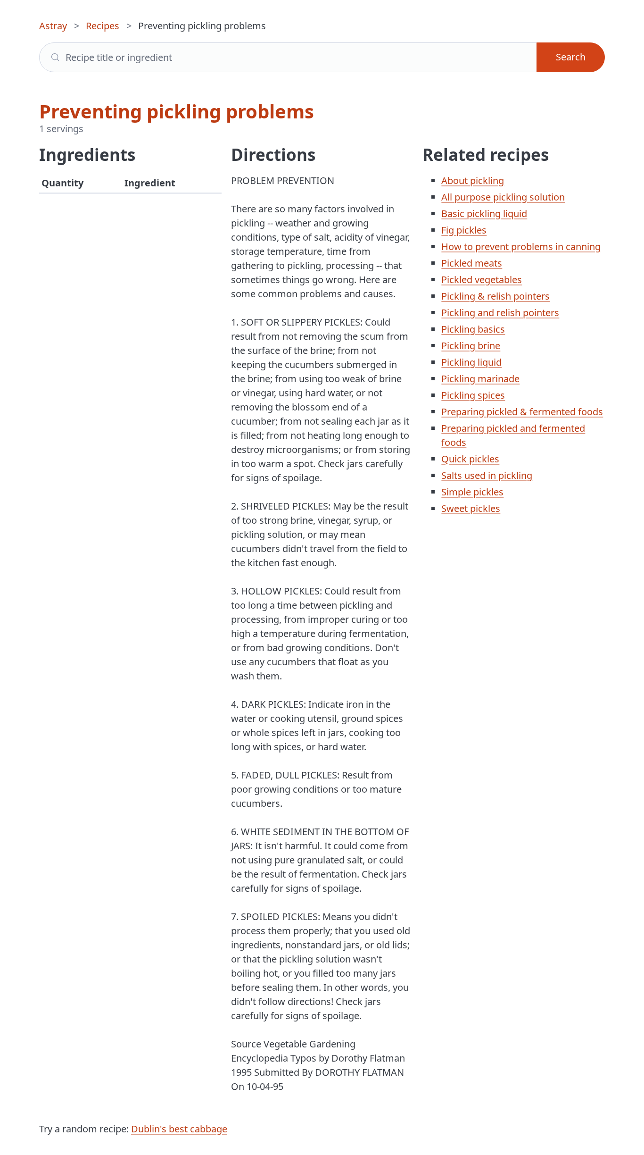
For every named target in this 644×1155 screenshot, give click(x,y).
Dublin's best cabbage (179, 1128)
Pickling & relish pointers (495, 296)
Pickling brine (470, 345)
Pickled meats (471, 263)
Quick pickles (470, 458)
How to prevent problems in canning (521, 246)
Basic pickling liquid (484, 213)
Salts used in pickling (486, 475)
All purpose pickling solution (503, 197)
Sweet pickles (470, 508)
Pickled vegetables (481, 279)
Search (571, 56)
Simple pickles (472, 491)
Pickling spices (473, 395)
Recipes (102, 25)
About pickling (472, 180)
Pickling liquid (471, 362)
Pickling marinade (480, 378)
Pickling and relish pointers (500, 312)
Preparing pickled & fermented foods (522, 411)
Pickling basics (473, 329)
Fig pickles (464, 230)
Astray (53, 25)
